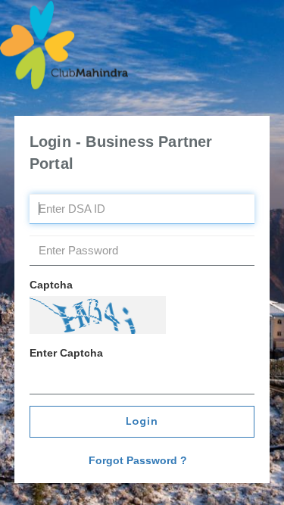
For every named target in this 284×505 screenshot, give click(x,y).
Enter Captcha (66, 353)
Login (142, 421)
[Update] (98, 315)
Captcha (51, 285)
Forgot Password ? (138, 460)
